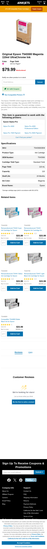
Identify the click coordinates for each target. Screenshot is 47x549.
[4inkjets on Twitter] (15, 480)
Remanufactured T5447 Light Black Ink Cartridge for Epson (34, 275)
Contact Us (27, 491)
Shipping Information (31, 497)
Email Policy (6, 501)
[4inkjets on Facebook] (9, 480)
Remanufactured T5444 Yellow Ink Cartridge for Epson (11, 275)
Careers (5, 497)
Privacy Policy (28, 507)
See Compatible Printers (14, 95)
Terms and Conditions (37, 536)
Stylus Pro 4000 (8, 126)
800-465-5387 (7, 4)
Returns (26, 501)
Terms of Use (28, 516)
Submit (40, 82)
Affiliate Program (8, 494)
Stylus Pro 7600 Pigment (11, 133)
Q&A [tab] (30, 352)
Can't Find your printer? (24, 137)
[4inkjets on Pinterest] (20, 480)
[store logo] (23, 3)
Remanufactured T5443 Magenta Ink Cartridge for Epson (33, 229)
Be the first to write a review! (23, 402)
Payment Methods (30, 504)
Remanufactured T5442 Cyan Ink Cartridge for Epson (11, 229)
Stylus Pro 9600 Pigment (33, 133)
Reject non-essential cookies (23, 546)
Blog (3, 504)
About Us (5, 491)
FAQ (25, 494)
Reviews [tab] (19, 352)
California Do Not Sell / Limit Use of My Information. (23, 538)
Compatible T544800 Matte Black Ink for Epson (10, 320)
